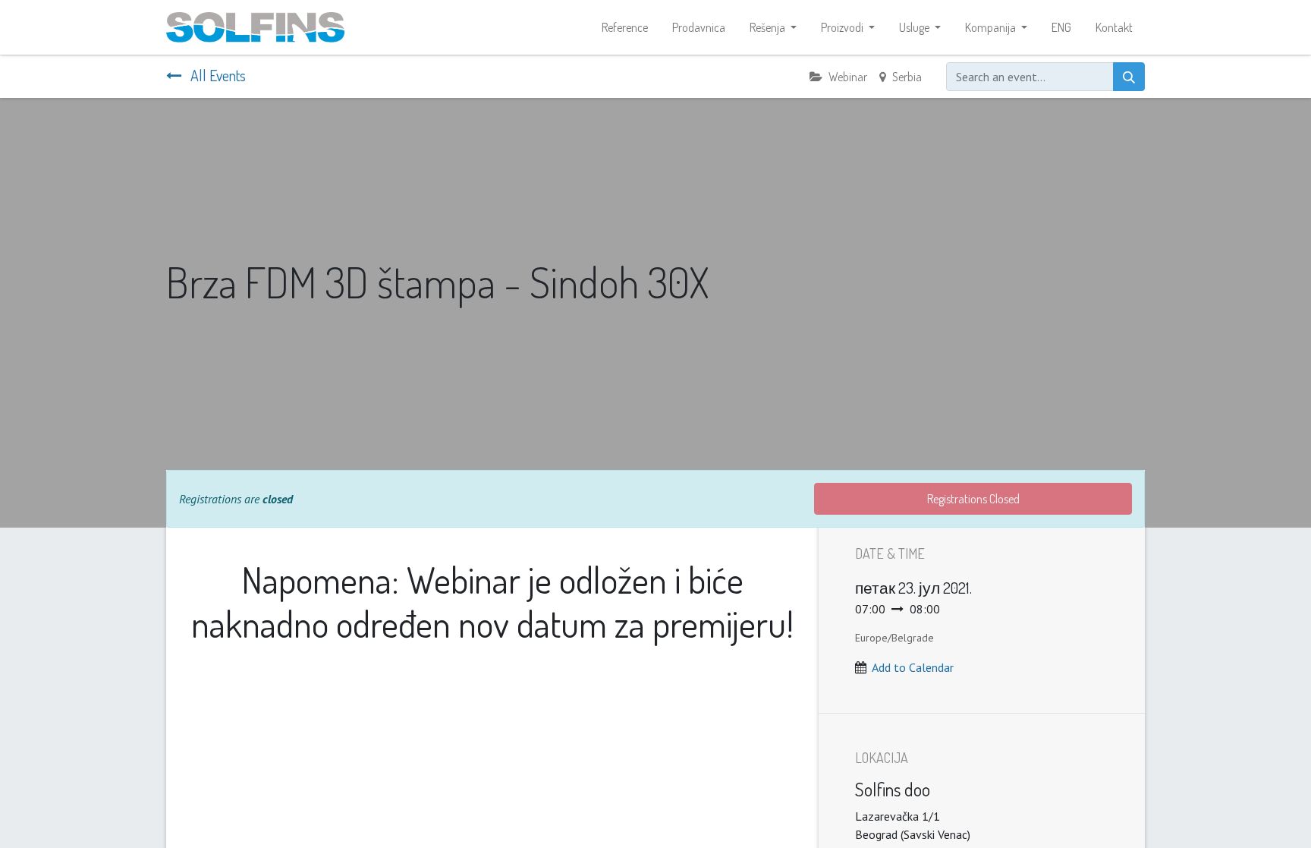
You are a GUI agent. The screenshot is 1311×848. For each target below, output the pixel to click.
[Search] (1129, 76)
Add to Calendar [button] (913, 667)
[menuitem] (624, 27)
